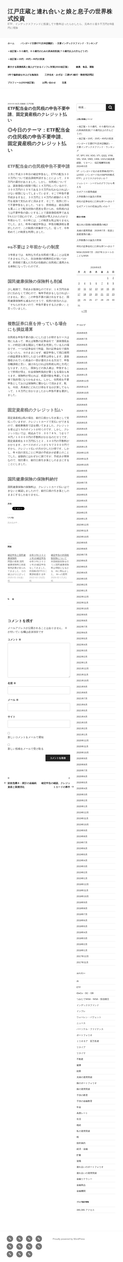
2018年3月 (82, 938)
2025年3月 (82, 434)
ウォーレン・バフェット (89, 1017)
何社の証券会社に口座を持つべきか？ (96, 201)
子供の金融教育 (84, 1101)
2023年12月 (83, 524)
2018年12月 (83, 884)
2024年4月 (82, 500)
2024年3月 (82, 506)
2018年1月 (82, 950)
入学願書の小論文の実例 (89, 196)
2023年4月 (82, 572)
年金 (79, 1107)
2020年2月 (82, 800)
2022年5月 (82, 638)
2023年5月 (82, 566)
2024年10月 (83, 464)
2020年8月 (82, 764)
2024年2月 (82, 512)
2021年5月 (82, 710)
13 (96, 289)
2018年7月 (82, 914)
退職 (79, 1161)
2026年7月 (82, 339)
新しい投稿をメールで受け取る (26, 748)
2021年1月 (82, 734)
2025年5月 (82, 422)
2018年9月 (82, 902)
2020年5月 (82, 782)
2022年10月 (83, 608)
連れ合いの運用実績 (87, 1173)
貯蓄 (79, 1155)
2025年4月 (82, 429)
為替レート (82, 1113)
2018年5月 (82, 926)
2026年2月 (82, 369)
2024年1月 (82, 518)
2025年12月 (83, 381)
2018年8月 (82, 908)
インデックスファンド (88, 1005)
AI (78, 981)
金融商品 (81, 1185)
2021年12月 (83, 668)
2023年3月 (82, 578)
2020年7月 (82, 770)
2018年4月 (82, 932)
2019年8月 (82, 836)
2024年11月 (82, 459)
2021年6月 (82, 704)
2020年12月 (83, 740)
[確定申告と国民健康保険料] (18, 566)
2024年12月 (83, 452)
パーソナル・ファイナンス (90, 1029)
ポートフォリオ (84, 1035)
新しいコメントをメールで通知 (26, 737)
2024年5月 (82, 494)
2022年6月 (82, 632)
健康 (79, 1065)
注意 (64, 82)
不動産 (80, 1059)
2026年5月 (82, 351)
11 (85, 289)
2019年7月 (82, 842)
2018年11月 (82, 890)
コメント (14, 639)
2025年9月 (82, 399)
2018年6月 (82, 920)
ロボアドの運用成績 (87, 191)
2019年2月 (82, 872)
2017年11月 (82, 962)
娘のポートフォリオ (87, 1083)
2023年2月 (82, 584)
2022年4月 (82, 644)
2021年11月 (82, 674)
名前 (12, 683)
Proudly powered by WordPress (69, 1239)
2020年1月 (82, 806)
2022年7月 (82, 626)
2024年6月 (82, 489)
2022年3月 (82, 650)
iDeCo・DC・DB (85, 993)
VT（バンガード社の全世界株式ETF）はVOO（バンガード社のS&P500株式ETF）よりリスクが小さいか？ (96, 175)
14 (102, 289)
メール (13, 699)
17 (79, 294)
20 (96, 294)
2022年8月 (82, 620)
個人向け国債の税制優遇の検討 (92, 224)
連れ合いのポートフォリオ (90, 1167)
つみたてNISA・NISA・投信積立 (93, 999)
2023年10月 (83, 536)
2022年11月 (82, 602)
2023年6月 (82, 560)
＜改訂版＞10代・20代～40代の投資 (26, 59)
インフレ (81, 1011)
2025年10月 (83, 392)
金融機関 (81, 1191)
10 (79, 289)
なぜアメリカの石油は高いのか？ (93, 206)
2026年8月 (82, 333)
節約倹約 (81, 1143)
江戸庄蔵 (30, 104)
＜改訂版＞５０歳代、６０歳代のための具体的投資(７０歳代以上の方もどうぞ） (48, 51)
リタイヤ (81, 1053)
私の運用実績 (83, 1131)
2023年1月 (82, 590)
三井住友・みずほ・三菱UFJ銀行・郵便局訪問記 (69, 74)
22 (108, 294)
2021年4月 (82, 716)
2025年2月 (82, 441)
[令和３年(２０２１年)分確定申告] (40, 566)
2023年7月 (82, 554)
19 (90, 294)
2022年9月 (82, 614)
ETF (79, 987)
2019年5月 (82, 854)
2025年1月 (82, 447)
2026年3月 (82, 363)
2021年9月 (82, 686)
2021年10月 (83, 680)
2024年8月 (82, 476)
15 (108, 289)
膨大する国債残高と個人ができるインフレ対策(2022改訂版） (39, 67)
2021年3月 (82, 722)
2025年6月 (82, 417)
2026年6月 (82, 345)
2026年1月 (82, 375)
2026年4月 (82, 357)
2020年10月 (83, 752)
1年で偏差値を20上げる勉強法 (23, 74)
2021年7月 (82, 698)
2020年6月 (82, 776)
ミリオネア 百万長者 (88, 1041)
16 (113, 289)
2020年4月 (82, 788)
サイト (11, 716)
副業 (79, 1071)
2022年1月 (82, 662)
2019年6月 (82, 848)
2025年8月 (82, 405)
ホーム (11, 43)
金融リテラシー (84, 1179)
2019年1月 (82, 878)
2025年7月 (82, 411)
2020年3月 (82, 794)
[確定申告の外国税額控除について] (62, 566)
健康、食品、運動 (85, 67)
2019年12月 (83, 812)
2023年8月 (82, 548)
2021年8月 (82, 692)
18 (84, 294)
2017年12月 (83, 956)
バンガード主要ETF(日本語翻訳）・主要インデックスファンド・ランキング (59, 43)
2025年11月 (82, 387)
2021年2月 (82, 728)
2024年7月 (82, 482)
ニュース (81, 1023)
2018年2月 (82, 944)
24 (79, 300)
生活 (79, 1119)
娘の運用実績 (83, 1089)
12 (90, 289)
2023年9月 (82, 542)
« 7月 (84, 311)
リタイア (81, 1047)
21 (102, 294)
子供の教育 (82, 1095)
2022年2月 (82, 656)
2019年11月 (82, 818)
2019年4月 (82, 860)
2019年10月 (83, 824)
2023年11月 (82, 530)
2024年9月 (82, 471)
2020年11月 (82, 746)
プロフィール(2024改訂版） (22, 82)
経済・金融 (82, 1149)
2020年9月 (82, 758)
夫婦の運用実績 (84, 1077)
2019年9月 (82, 830)
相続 (79, 1125)
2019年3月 (82, 866)
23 (113, 294)
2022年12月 (83, 596)
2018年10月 (83, 896)
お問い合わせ (49, 82)
